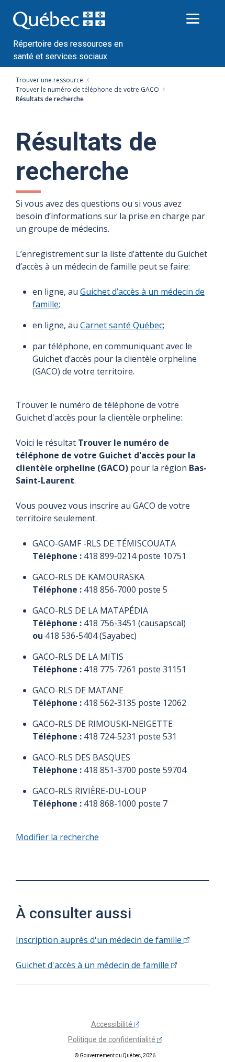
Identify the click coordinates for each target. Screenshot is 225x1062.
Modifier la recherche (57, 837)
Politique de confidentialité (112, 1039)
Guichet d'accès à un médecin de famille (93, 965)
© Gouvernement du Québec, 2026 (115, 1055)
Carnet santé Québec (121, 325)
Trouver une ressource (49, 80)
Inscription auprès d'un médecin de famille (100, 940)
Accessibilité (112, 1024)
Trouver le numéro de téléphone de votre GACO (87, 89)
